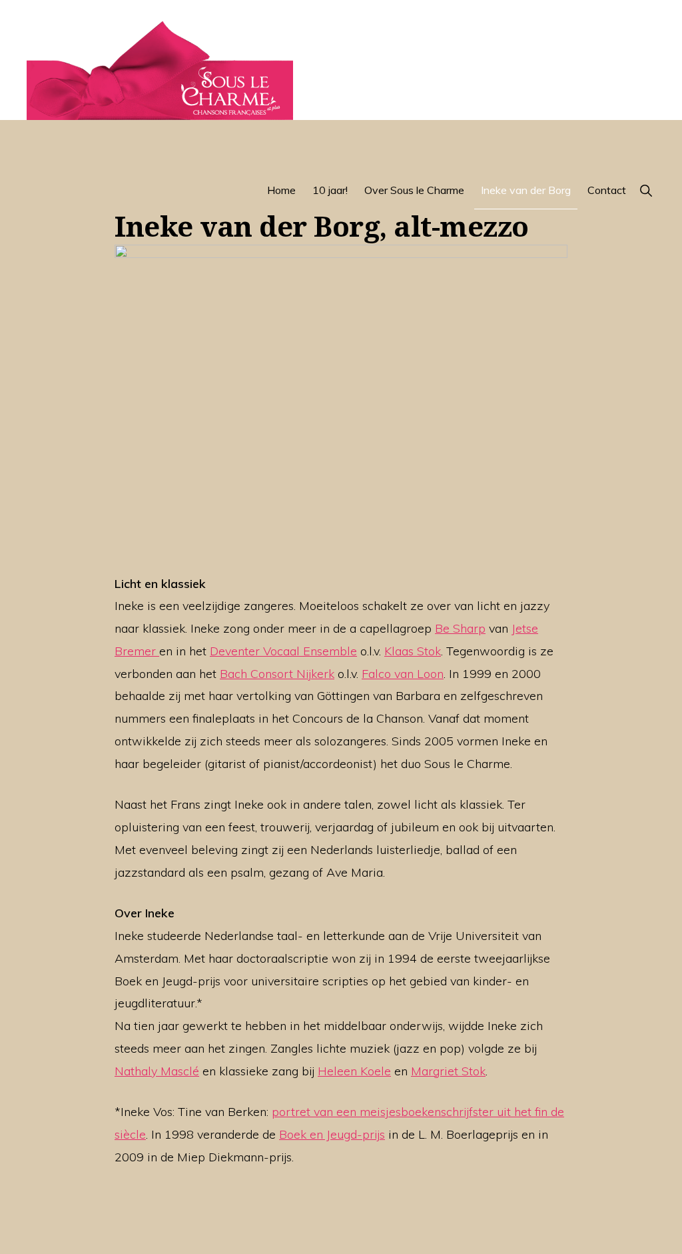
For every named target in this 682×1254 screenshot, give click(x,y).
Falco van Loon (403, 673)
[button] (645, 190)
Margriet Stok (448, 1071)
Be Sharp (460, 628)
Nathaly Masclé (157, 1071)
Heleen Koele (354, 1071)
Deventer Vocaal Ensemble (283, 651)
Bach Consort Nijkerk (277, 673)
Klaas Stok (412, 651)
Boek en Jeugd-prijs (332, 1134)
